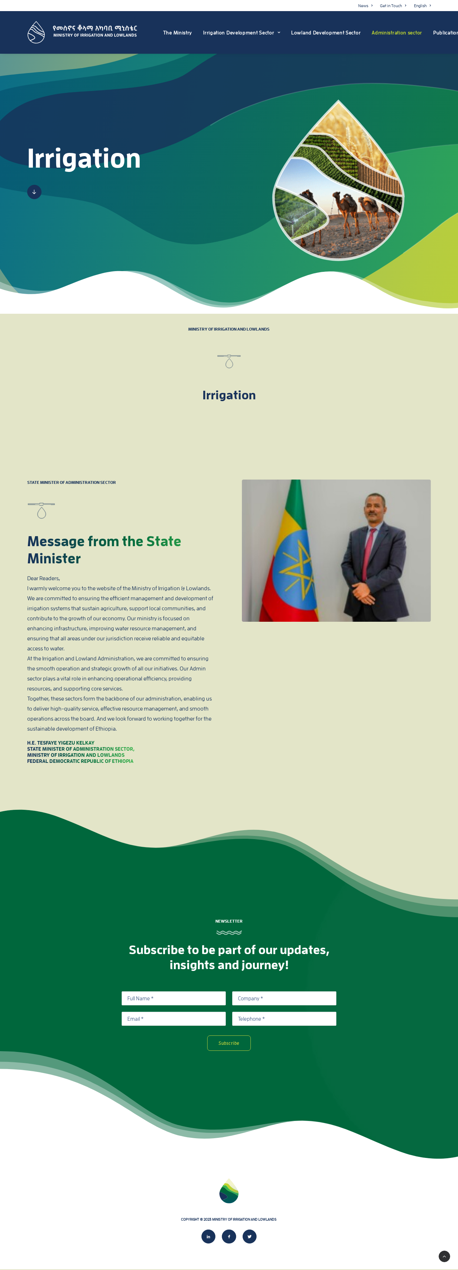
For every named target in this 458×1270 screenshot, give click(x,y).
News (363, 5)
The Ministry (177, 32)
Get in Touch (391, 5)
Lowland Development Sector (326, 32)
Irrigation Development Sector (238, 32)
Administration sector (397, 32)
